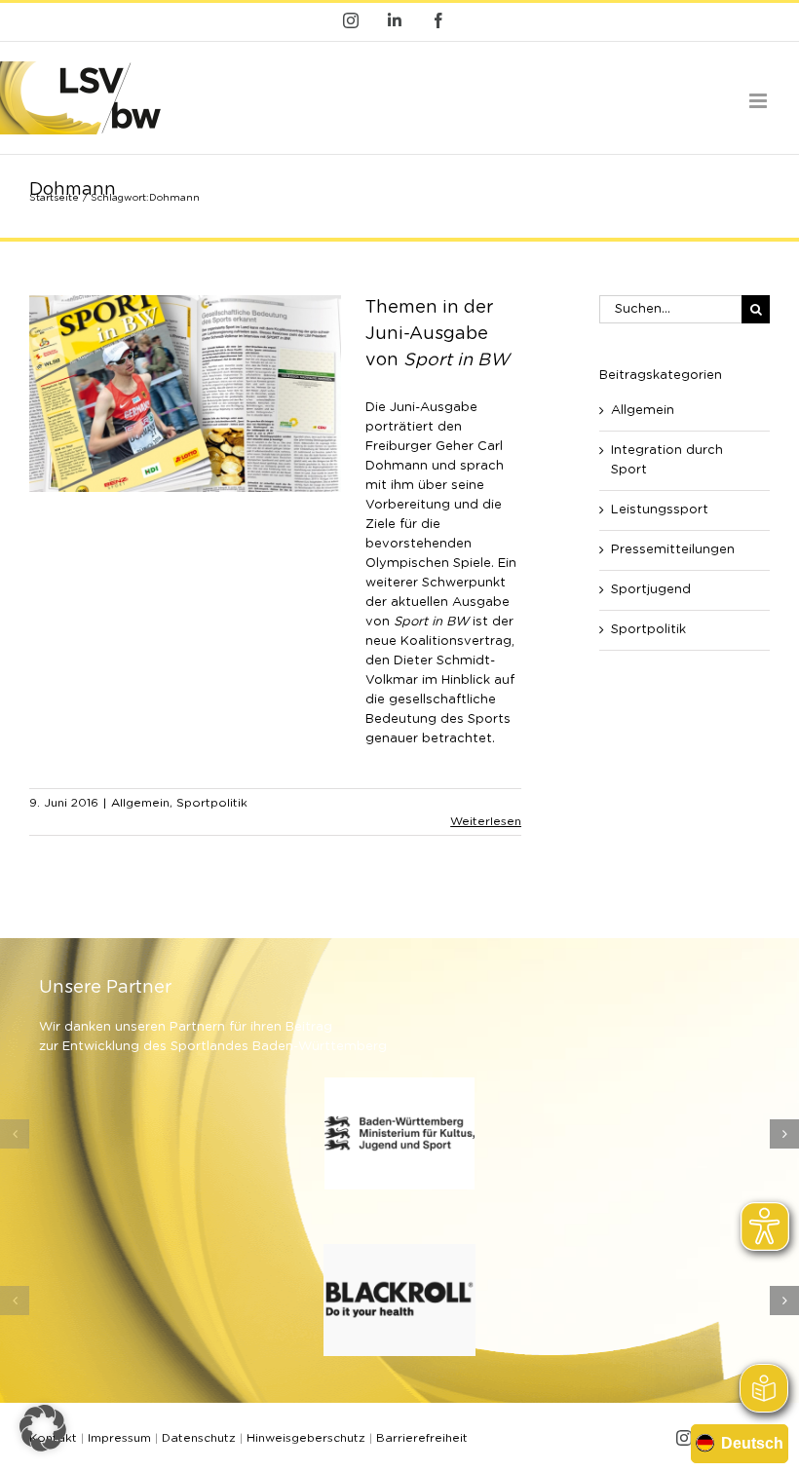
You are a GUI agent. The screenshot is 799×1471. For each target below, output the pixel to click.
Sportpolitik (211, 803)
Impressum (119, 1438)
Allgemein (140, 803)
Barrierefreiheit (422, 1438)
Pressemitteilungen (673, 550)
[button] (14, 1134)
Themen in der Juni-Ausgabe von (437, 334)
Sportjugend (651, 590)
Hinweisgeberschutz (306, 1438)
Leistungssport (659, 510)
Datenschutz (199, 1438)
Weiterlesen (485, 821)
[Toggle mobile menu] (759, 101)
